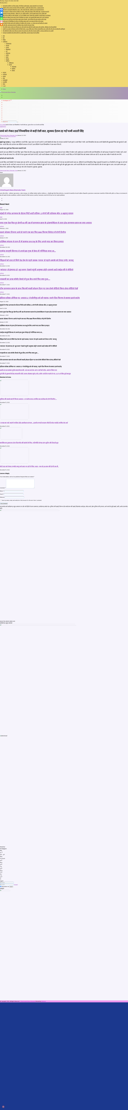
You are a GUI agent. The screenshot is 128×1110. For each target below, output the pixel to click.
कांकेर (7, 55)
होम (4, 36)
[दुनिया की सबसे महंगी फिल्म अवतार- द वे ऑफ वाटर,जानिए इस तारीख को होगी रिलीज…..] (14, 396)
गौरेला (13, 71)
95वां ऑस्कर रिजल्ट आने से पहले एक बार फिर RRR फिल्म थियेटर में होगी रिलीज (33, 232)
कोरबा (7, 59)
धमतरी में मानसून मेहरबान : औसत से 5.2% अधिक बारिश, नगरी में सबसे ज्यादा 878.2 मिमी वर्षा (24, 14)
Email (1, 494)
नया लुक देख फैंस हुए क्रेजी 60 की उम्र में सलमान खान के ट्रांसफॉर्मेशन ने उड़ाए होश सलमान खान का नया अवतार (46, 223)
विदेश (4, 40)
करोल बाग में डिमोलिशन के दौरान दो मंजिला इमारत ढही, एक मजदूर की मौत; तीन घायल (23, 21)
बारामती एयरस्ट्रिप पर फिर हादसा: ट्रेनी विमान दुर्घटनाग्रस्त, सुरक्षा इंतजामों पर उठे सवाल (23, 6)
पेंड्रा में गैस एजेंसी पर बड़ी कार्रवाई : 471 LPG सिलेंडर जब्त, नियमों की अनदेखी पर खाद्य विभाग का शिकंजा (27, 16)
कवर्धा (10, 65)
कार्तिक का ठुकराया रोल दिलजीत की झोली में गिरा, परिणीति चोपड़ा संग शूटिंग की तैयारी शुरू (29, 443)
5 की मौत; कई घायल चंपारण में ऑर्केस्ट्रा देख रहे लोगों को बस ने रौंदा (18, 25)
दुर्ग (6, 51)
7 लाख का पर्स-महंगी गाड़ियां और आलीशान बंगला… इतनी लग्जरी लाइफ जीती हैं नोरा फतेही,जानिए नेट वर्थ (34, 423)
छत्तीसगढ (5, 42)
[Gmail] (1, 21)
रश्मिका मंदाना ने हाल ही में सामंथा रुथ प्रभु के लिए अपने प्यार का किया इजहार (32, 241)
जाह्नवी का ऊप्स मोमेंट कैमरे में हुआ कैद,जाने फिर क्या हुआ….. (25, 279)
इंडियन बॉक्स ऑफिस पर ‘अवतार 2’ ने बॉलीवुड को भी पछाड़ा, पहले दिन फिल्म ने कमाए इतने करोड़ (40, 298)
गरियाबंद (14, 67)
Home (1, 125)
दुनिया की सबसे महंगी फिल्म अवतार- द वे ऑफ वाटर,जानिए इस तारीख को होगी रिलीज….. (28, 399)
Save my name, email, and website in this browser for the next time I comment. (22, 500)
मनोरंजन (5, 74)
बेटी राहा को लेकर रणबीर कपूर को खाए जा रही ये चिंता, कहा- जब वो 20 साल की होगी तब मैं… (29, 467)
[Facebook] (1, 9)
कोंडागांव (8, 53)
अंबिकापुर (11, 63)
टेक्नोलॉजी (5, 80)
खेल (4, 78)
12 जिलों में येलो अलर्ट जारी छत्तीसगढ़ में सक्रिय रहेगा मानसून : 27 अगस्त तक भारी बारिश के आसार (25, 23)
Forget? (16, 885)
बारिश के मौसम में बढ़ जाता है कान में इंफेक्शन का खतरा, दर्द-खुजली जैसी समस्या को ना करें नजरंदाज (26, 17)
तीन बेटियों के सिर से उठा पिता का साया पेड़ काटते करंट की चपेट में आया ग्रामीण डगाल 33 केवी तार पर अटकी (28, 31)
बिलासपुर (8, 49)
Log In (11, 886)
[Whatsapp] (1, 18)
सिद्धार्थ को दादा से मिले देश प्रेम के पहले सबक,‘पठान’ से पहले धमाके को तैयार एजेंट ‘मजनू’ (37, 260)
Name (2, 491)
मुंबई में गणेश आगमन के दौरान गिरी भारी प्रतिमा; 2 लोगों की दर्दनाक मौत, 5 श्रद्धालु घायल (23, 8)
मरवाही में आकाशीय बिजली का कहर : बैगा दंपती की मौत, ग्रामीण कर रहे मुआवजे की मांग (23, 10)
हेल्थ (4, 84)
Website (2, 497)
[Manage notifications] (3, 1107)
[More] (1, 24)
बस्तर (7, 57)
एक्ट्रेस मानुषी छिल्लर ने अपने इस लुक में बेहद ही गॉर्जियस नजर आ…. (28, 251)
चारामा (7, 46)
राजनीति (5, 82)
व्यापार (4, 73)
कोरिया (7, 61)
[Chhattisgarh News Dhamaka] (8, 92)
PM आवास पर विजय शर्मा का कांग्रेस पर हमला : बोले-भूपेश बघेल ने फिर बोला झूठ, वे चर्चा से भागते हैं (26, 12)
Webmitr (43, 1001)
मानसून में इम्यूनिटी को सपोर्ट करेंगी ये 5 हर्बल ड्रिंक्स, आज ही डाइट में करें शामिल (21, 33)
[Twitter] (1, 12)
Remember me (5, 887)
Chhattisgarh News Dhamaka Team (9, 135)
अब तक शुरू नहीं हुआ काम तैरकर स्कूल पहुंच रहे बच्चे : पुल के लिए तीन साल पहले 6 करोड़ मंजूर (24, 19)
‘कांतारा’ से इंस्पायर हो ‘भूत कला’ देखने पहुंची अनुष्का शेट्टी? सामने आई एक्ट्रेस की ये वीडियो (36, 270)
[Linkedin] (1, 15)
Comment (3, 488)
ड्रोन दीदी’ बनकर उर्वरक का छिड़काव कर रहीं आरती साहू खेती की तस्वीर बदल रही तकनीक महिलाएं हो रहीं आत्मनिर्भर (30, 27)
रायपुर (7, 48)
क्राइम (4, 76)
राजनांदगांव (8, 44)
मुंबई (4, 125)
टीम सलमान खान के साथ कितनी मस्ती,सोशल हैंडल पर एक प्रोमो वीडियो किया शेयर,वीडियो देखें (39, 288)
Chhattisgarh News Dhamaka (28, 1001)
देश (4, 38)
